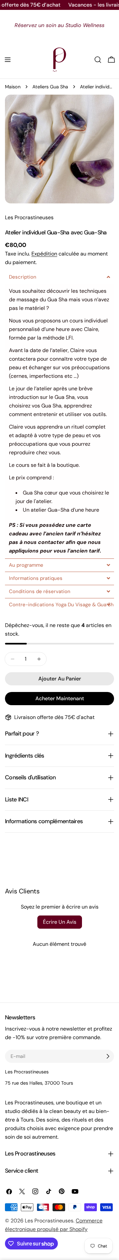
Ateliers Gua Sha (50, 87)
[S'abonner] (107, 1056)
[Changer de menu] (7, 59)
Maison (12, 87)
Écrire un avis (59, 921)
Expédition (44, 253)
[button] (59, 277)
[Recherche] (97, 59)
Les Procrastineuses (49, 1220)
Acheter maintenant (59, 698)
